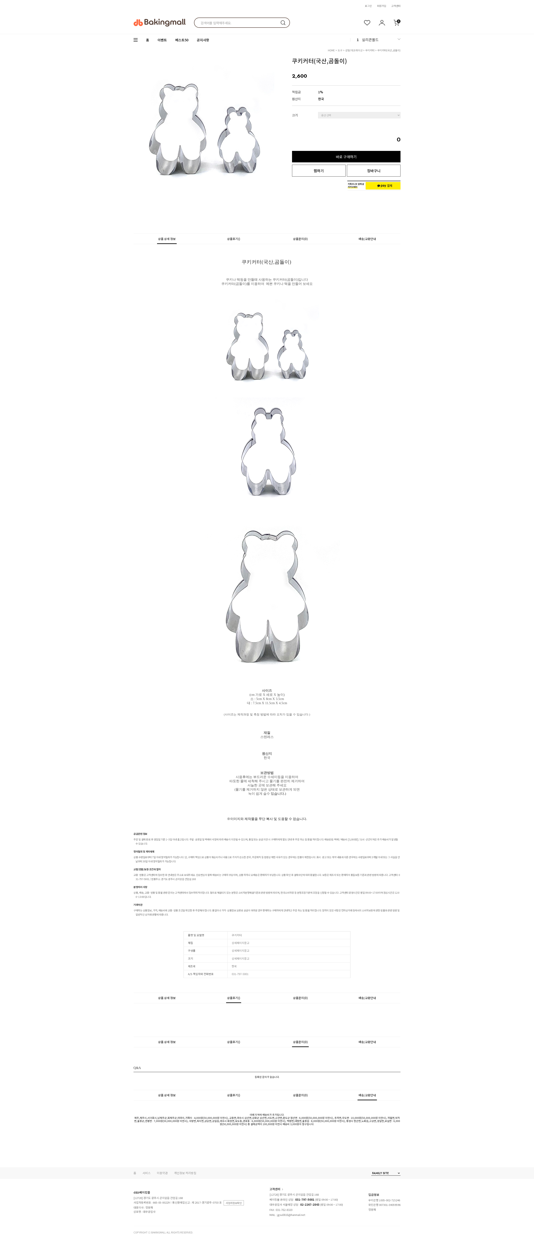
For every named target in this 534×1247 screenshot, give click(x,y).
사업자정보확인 (234, 1203)
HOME (331, 50)
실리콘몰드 (370, 39)
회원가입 (381, 6)
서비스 (146, 1173)
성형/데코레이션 (353, 50)
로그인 (368, 6)
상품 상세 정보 (167, 239)
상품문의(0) (300, 239)
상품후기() (233, 239)
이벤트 (162, 40)
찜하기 (319, 170)
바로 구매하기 (346, 156)
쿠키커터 (369, 50)
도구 (340, 50)
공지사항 (203, 40)
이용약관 (162, 1173)
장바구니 (373, 170)
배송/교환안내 (367, 239)
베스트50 (181, 40)
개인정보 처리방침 (185, 1173)
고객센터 (395, 6)
